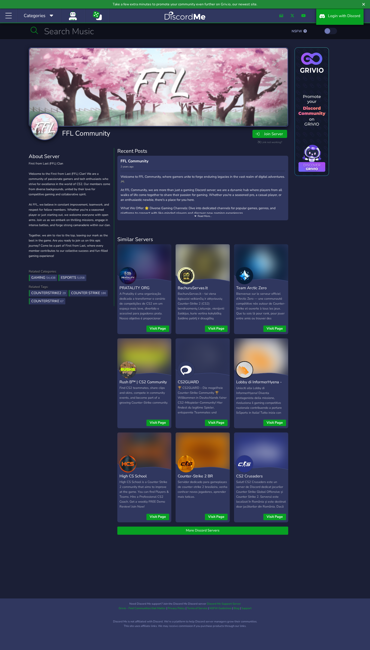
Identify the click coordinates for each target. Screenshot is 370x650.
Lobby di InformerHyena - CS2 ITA (259, 385)
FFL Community (86, 133)
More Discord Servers (202, 530)
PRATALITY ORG (134, 287)
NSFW (297, 31)
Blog (236, 608)
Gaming (43, 277)
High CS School (133, 476)
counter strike (88, 293)
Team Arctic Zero (251, 287)
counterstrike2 (48, 293)
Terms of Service (197, 608)
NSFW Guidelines (220, 608)
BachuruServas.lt (193, 287)
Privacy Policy (176, 608)
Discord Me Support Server (224, 604)
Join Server (273, 133)
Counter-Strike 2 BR (195, 476)
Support (246, 608)
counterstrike (47, 301)
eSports (73, 277)
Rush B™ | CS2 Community (143, 382)
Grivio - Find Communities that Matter (142, 608)
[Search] (34, 30)
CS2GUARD (188, 382)
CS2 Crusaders (249, 476)
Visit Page (158, 328)
